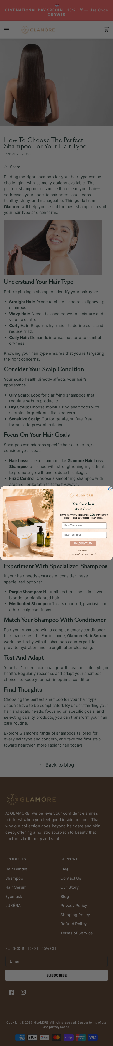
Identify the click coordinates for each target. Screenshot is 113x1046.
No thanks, (83, 550)
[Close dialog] (110, 489)
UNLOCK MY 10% (82, 543)
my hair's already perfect (83, 553)
